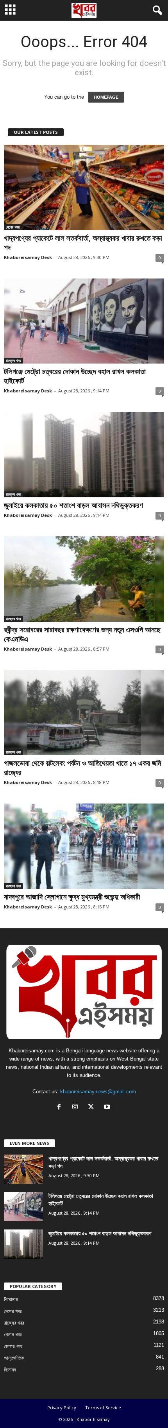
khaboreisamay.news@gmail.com (98, 1092)
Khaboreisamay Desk (28, 257)
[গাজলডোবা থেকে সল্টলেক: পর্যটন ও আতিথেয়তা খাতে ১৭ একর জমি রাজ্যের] (84, 713)
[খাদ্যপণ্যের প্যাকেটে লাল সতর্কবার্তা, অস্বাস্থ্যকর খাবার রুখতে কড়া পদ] (84, 187)
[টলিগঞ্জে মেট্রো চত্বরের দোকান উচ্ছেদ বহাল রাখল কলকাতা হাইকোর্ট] (84, 321)
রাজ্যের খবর (13, 360)
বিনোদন (10, 1370)
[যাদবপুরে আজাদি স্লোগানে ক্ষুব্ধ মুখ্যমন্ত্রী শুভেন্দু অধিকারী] (84, 846)
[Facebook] (61, 1107)
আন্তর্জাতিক (14, 1358)
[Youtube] (108, 1107)
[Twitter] (93, 1107)
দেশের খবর (13, 227)
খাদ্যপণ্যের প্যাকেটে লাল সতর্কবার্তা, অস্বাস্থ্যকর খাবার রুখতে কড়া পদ (83, 242)
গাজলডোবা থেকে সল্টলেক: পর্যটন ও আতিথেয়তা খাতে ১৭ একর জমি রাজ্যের (82, 767)
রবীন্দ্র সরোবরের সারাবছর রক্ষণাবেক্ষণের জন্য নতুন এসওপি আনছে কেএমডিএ (82, 634)
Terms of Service (103, 1407)
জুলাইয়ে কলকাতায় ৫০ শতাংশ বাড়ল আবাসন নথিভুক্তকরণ (73, 505)
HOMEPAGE (106, 97)
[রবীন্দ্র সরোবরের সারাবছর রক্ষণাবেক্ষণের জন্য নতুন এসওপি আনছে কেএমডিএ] (84, 579)
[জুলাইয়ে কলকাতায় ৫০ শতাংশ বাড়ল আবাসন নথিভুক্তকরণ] (84, 454)
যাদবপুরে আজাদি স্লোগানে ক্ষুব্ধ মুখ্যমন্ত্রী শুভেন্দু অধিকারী (72, 897)
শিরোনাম (11, 1299)
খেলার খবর (12, 1335)
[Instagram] (77, 1107)
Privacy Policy (61, 1407)
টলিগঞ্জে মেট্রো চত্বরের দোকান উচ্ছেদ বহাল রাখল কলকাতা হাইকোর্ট (75, 376)
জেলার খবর (13, 1346)
